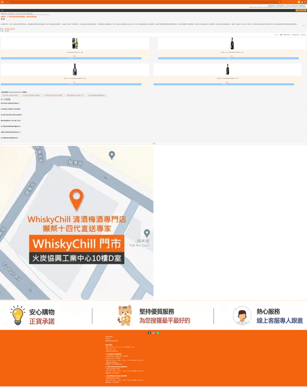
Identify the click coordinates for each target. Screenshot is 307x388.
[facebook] (149, 334)
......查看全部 (303, 25)
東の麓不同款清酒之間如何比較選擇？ (53, 95)
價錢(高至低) (287, 34)
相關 (281, 34)
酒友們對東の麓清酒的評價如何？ (11, 95)
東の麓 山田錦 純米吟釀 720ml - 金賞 (75, 52)
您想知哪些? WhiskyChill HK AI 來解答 (14, 92)
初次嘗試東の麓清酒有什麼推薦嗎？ (32, 95)
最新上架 (303, 34)
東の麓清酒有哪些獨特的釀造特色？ (97, 95)
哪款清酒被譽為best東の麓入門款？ (76, 95)
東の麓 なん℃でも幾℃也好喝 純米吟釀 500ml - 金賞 (232, 52)
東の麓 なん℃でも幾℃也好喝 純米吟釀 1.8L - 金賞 (227, 78)
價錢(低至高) (296, 34)
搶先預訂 (71, 58)
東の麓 (64, 24)
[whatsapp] (158, 334)
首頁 (2, 10)
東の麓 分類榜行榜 (10, 29)
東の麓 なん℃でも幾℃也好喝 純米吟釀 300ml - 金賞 (75, 78)
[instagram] (153, 334)
